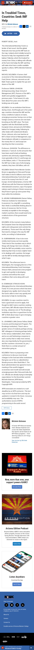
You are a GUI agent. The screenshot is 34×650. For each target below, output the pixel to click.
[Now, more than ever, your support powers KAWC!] (17, 464)
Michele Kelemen (13, 24)
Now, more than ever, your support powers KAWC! (17, 481)
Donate (28, 3)
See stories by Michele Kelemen (19, 441)
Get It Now (17, 584)
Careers (6, 618)
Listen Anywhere (17, 576)
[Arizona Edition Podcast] (17, 509)
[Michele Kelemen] (6, 423)
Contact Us (7, 622)
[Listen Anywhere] (17, 562)
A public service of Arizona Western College (16, 626)
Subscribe (17, 544)
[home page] (9, 597)
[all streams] (31, 647)
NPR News (7, 408)
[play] (3, 648)
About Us (6, 614)
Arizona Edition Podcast (17, 528)
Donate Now (17, 487)
